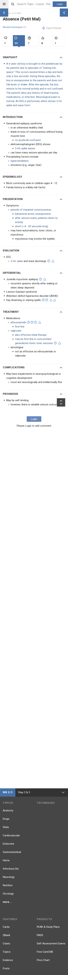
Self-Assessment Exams (51, 943)
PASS (40, 935)
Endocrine (8, 843)
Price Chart (43, 960)
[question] (48, 260)
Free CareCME (45, 951)
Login (60, 4)
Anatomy (8, 810)
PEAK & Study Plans (48, 926)
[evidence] (53, 261)
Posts (6, 968)
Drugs (6, 818)
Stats (6, 827)
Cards (6, 926)
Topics (6, 951)
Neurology (8, 877)
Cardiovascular (11, 835)
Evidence (8, 960)
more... (7, 901)
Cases (6, 943)
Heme (6, 860)
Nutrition (8, 885)
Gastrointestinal (12, 852)
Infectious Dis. (11, 868)
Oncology (8, 893)
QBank (6, 935)
